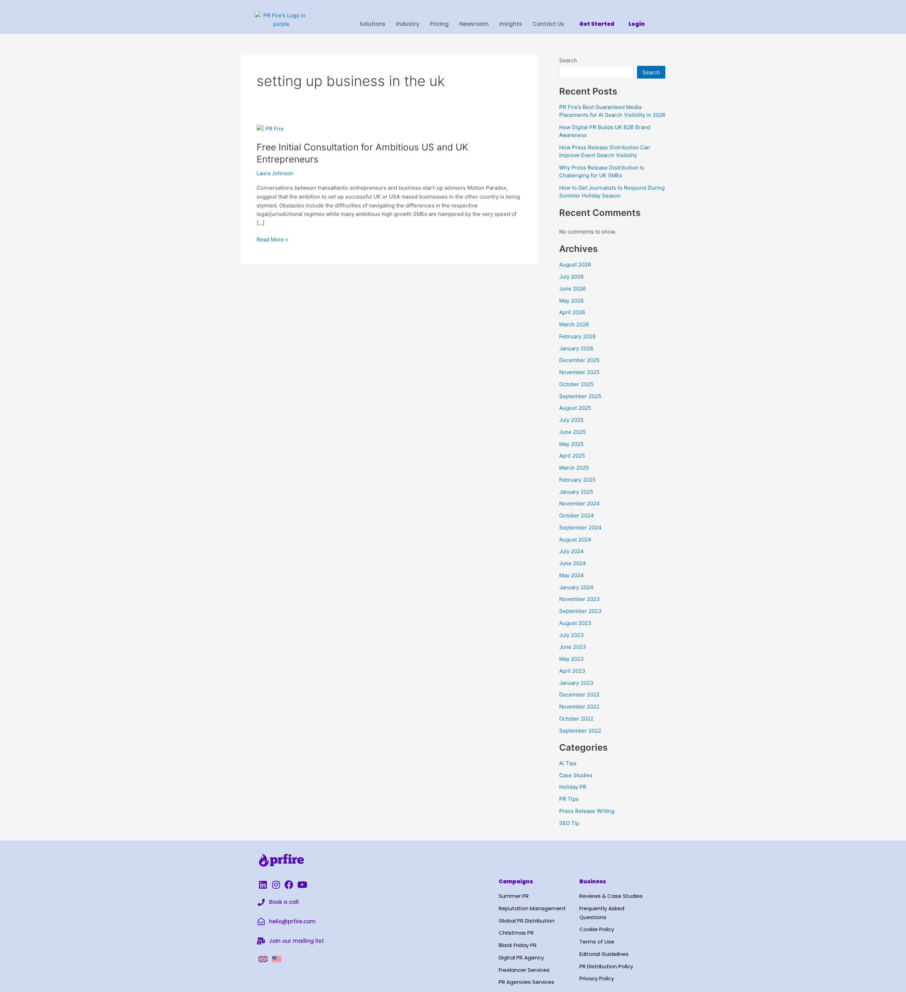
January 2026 (576, 348)
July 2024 (571, 551)
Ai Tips (568, 763)
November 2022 (579, 706)
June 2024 (572, 563)
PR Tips (569, 799)
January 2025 (576, 491)
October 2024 (576, 515)
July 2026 (571, 276)
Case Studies (575, 775)
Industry (407, 24)
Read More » (272, 239)
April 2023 (572, 670)
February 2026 (577, 336)
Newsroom (474, 24)
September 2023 (580, 611)
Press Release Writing (586, 811)
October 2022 (576, 718)
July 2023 (571, 635)
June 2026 (572, 288)
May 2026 (571, 300)
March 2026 (574, 324)
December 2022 (579, 694)
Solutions (372, 24)
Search (568, 60)
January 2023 (576, 683)
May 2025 (571, 444)
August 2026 (575, 264)
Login (637, 24)
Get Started (596, 24)
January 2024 (576, 587)
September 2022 (580, 730)
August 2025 (575, 408)
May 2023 (571, 658)
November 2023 (579, 599)
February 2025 (577, 479)
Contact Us (548, 24)
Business (592, 881)
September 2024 (580, 527)
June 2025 (572, 432)
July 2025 (571, 420)
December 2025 (579, 360)
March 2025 (574, 467)
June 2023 (572, 646)
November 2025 (579, 372)
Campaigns (516, 881)
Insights (510, 24)
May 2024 (571, 575)
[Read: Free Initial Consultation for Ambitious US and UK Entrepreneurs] (270, 128)
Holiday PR (572, 787)
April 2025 (572, 455)
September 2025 (580, 396)
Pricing (439, 24)
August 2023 (575, 623)
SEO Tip (569, 823)
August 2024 (575, 539)
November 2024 (579, 503)
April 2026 (572, 312)
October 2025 (576, 384)
